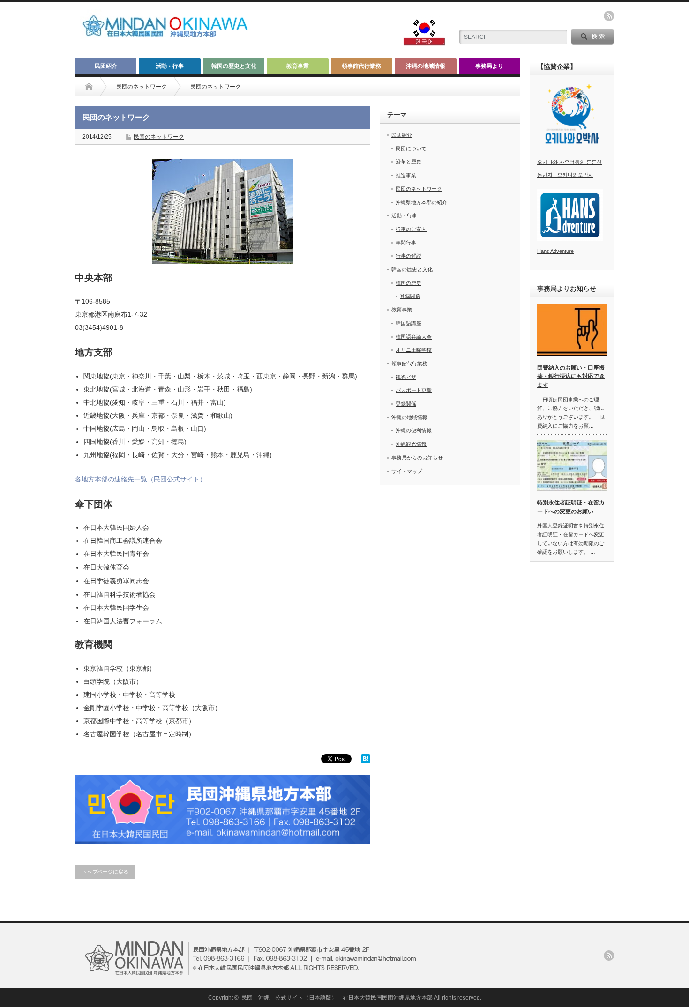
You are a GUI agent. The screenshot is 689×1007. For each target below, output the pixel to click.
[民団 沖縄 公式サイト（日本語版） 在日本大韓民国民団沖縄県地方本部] (173, 38)
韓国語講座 (408, 323)
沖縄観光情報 (411, 444)
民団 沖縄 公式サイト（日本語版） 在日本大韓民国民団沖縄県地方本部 (337, 997)
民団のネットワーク (141, 86)
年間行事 (406, 242)
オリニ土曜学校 (414, 350)
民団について (411, 148)
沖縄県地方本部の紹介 (421, 202)
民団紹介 (106, 66)
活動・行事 (170, 66)
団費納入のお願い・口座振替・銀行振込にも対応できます (571, 376)
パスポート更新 (414, 390)
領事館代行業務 (361, 66)
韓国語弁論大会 (414, 337)
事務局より (489, 66)
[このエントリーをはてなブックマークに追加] (365, 761)
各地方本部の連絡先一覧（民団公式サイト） (140, 479)
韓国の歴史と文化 (233, 66)
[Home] (96, 86)
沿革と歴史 (408, 161)
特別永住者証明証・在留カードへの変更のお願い (571, 507)
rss (609, 16)
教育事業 (297, 66)
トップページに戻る (105, 871)
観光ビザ (406, 377)
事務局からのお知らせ (417, 457)
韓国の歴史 (408, 283)
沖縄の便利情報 (414, 430)
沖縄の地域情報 (425, 66)
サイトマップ (406, 471)
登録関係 (410, 296)
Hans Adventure (555, 251)
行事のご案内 (411, 229)
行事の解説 (408, 256)
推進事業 (406, 175)
